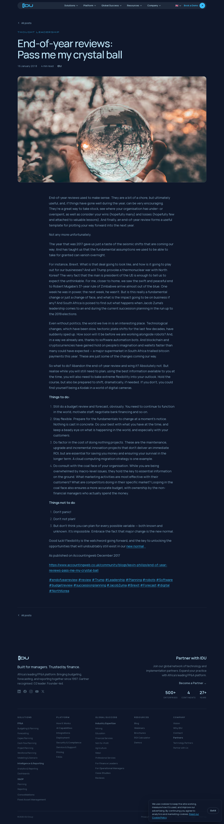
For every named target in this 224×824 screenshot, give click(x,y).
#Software (164, 580)
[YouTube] (36, 693)
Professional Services (105, 757)
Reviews (99, 777)
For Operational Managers (109, 768)
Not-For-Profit (101, 743)
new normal (135, 546)
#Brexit (133, 585)
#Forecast (148, 585)
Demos (138, 742)
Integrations (63, 732)
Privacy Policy (147, 816)
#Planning (134, 580)
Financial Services (104, 738)
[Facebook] (25, 693)
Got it (213, 810)
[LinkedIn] (19, 693)
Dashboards (23, 773)
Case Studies (103, 773)
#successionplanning (89, 585)
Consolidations (26, 794)
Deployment (63, 737)
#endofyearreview (63, 580)
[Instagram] (31, 693)
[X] (42, 693)
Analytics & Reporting (28, 768)
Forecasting (23, 733)
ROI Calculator (142, 737)
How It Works (63, 723)
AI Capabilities (64, 728)
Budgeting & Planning (28, 728)
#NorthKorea (59, 591)
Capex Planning (25, 738)
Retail (98, 752)
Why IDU (177, 728)
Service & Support (66, 747)
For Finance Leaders (106, 763)
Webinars (139, 728)
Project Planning (25, 748)
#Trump (98, 580)
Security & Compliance (68, 742)
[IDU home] (28, 5)
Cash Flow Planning (27, 743)
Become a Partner (192, 683)
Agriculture (100, 748)
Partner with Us (180, 747)
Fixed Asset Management (32, 799)
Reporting (22, 789)
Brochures (140, 732)
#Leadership (115, 580)
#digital (163, 585)
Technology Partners (183, 742)
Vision (176, 723)
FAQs (59, 756)
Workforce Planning (27, 752)
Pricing (60, 752)
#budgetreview (61, 585)
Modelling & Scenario (27, 757)
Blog (136, 723)
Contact (178, 732)
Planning (22, 784)
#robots (148, 580)
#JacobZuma (117, 585)
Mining (98, 728)
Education (100, 733)
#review (84, 580)
